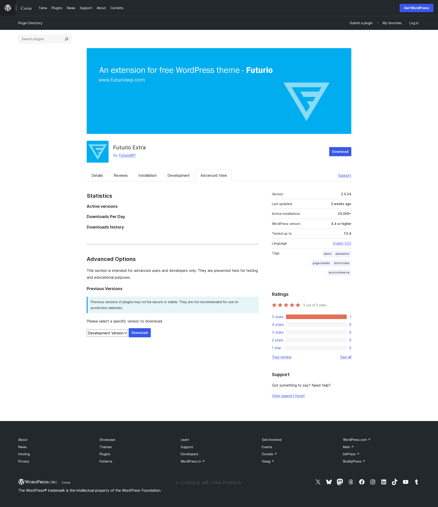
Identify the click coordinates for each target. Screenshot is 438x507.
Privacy (23, 461)
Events (267, 447)
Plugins (104, 454)
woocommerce (339, 272)
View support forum (288, 395)
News (22, 447)
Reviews (121, 175)
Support (344, 175)
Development (178, 175)
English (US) (342, 243)
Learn (185, 440)
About (22, 440)
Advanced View (214, 175)
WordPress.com (357, 440)
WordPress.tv (193, 461)
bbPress (351, 454)
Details (97, 175)
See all (345, 357)
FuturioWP (127, 155)
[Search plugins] (66, 39)
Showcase (107, 440)
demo (328, 253)
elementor (342, 253)
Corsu (66, 482)
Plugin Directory (30, 23)
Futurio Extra (129, 147)
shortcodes (341, 263)
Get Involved (272, 440)
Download (340, 151)
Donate (269, 454)
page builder (321, 263)
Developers (189, 454)
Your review (282, 357)
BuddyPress (354, 461)
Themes (105, 447)
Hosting (24, 454)
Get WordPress (416, 8)
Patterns (105, 461)
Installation (147, 175)
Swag (268, 461)
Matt (348, 447)
